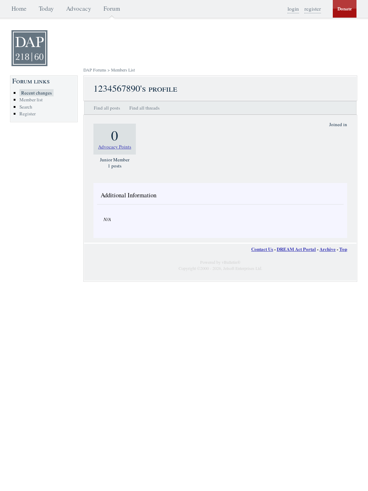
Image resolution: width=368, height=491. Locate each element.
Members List (123, 70)
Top (343, 249)
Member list (31, 99)
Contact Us (262, 249)
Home (19, 8)
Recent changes (36, 93)
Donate (344, 9)
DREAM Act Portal (296, 249)
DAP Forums (94, 70)
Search (25, 107)
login (293, 8)
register (312, 8)
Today (46, 8)
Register (27, 113)
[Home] (29, 64)
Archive (327, 249)
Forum (112, 8)
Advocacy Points (114, 146)
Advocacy (78, 8)
